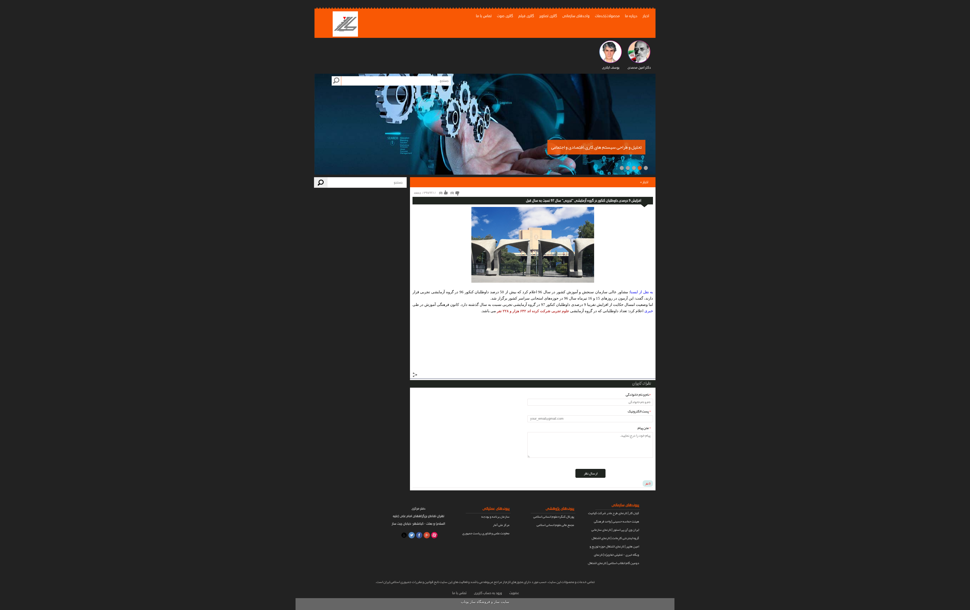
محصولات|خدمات (607, 16)
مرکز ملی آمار (501, 525)
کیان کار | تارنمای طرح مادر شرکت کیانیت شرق (613, 513)
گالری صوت (505, 16)
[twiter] (411, 535)
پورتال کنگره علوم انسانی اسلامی (553, 516)
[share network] (415, 375)
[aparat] (434, 535)
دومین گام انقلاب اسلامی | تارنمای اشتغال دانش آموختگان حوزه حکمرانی (613, 563)
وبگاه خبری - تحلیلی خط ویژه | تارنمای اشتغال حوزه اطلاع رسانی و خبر (616, 555)
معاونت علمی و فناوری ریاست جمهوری (486, 533)
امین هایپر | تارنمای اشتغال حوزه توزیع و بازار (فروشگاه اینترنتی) (614, 547)
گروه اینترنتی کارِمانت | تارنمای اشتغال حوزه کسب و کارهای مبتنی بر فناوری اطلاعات (615, 538)
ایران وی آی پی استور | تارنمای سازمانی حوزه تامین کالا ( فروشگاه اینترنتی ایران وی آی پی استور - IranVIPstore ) (614, 530)
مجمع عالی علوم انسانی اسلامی (555, 525)
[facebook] (418, 535)
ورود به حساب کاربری (488, 593)
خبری (648, 311)
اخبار (646, 16)
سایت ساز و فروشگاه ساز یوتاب (485, 602)
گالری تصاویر (548, 16)
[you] (403, 535)
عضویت (514, 593)
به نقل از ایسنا (641, 292)
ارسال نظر (590, 473)
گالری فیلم (526, 16)
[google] (426, 535)
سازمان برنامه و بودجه (495, 516)
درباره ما (631, 16)
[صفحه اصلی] (345, 24)
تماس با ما (484, 16)
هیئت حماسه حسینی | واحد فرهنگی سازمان (616, 522)
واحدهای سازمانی (576, 16)
